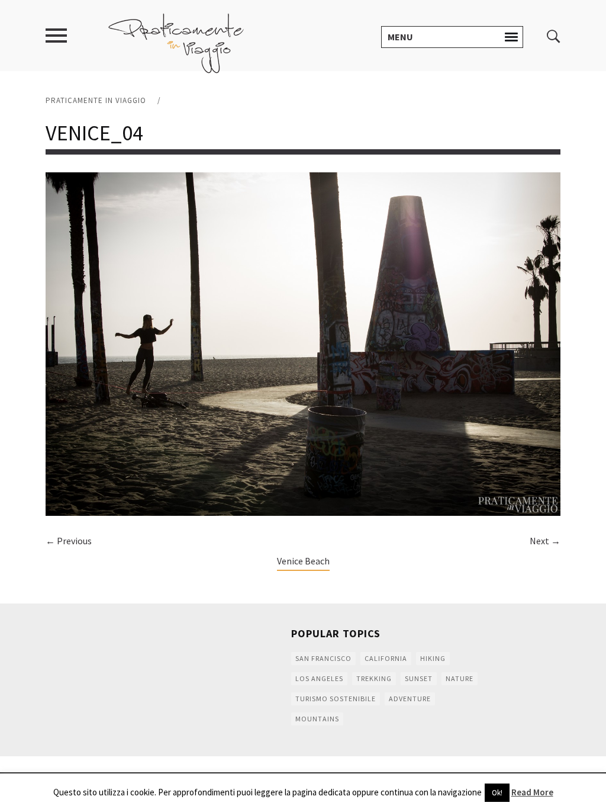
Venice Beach (303, 561)
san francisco (323, 658)
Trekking (374, 678)
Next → (545, 541)
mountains (317, 718)
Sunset (419, 678)
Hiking (433, 658)
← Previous (69, 541)
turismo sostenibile (335, 698)
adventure (410, 698)
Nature (459, 678)
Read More (532, 792)
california (386, 658)
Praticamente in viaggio (96, 100)
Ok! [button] (497, 793)
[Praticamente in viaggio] (176, 42)
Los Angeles (319, 678)
